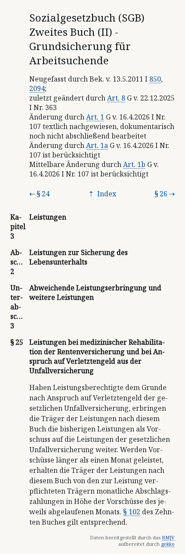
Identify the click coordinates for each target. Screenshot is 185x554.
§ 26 (160, 193)
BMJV (168, 537)
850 (155, 79)
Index (106, 193)
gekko (168, 544)
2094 (37, 88)
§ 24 (43, 193)
